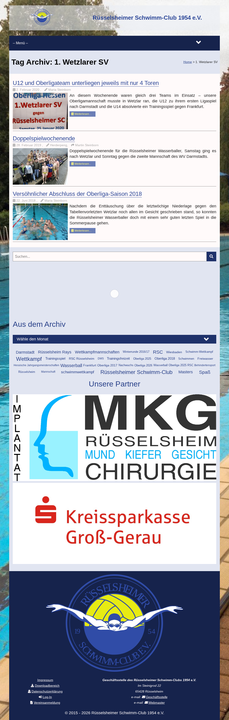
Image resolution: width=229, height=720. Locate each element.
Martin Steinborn (87, 145)
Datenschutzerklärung (47, 691)
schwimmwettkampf (77, 372)
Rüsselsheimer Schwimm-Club (136, 372)
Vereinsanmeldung (47, 702)
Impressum (45, 680)
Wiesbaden (174, 352)
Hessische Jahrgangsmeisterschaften (36, 365)
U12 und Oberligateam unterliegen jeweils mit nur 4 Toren (86, 83)
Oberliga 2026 (143, 365)
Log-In (47, 697)
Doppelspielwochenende (44, 138)
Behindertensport (204, 365)
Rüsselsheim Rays (54, 352)
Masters (185, 372)
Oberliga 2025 (142, 358)
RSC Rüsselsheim (81, 358)
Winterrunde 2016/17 (136, 351)
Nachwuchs (126, 365)
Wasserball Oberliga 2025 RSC (173, 365)
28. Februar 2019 (29, 145)
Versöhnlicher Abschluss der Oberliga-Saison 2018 (77, 193)
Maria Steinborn (59, 89)
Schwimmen (186, 358)
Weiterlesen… (83, 114)
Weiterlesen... (82, 163)
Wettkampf (29, 359)
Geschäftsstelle (157, 697)
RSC (158, 352)
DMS (101, 358)
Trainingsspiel (55, 358)
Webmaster (156, 702)
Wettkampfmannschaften (97, 352)
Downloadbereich (47, 685)
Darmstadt (25, 352)
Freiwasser (205, 358)
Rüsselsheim (26, 372)
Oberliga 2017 (107, 365)
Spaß (204, 372)
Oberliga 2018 (165, 358)
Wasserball (71, 365)
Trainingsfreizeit (118, 358)
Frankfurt (89, 365)
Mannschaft (48, 371)
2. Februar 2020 (28, 89)
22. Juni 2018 (26, 200)
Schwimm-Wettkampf (199, 351)
